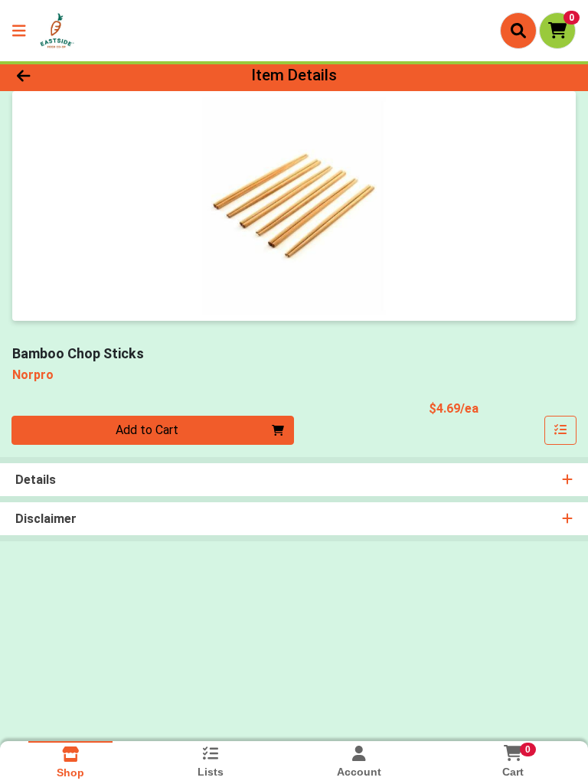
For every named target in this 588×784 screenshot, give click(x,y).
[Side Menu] (19, 30)
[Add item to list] (560, 430)
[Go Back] (82, 75)
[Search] (518, 30)
